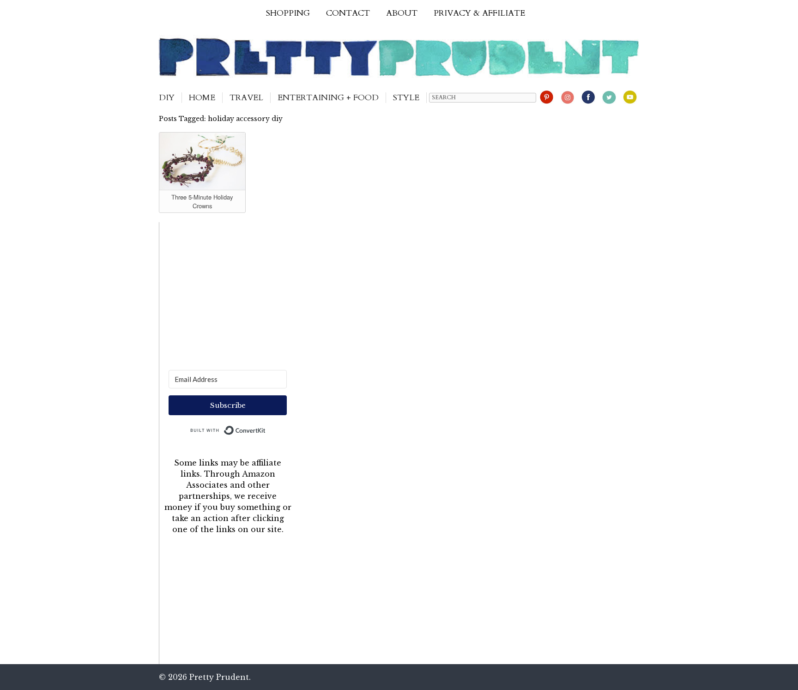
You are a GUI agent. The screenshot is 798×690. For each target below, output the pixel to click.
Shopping (288, 13)
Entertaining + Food (328, 97)
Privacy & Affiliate (479, 13)
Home (202, 97)
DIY (167, 97)
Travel (246, 97)
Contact (348, 13)
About (401, 13)
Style (406, 97)
